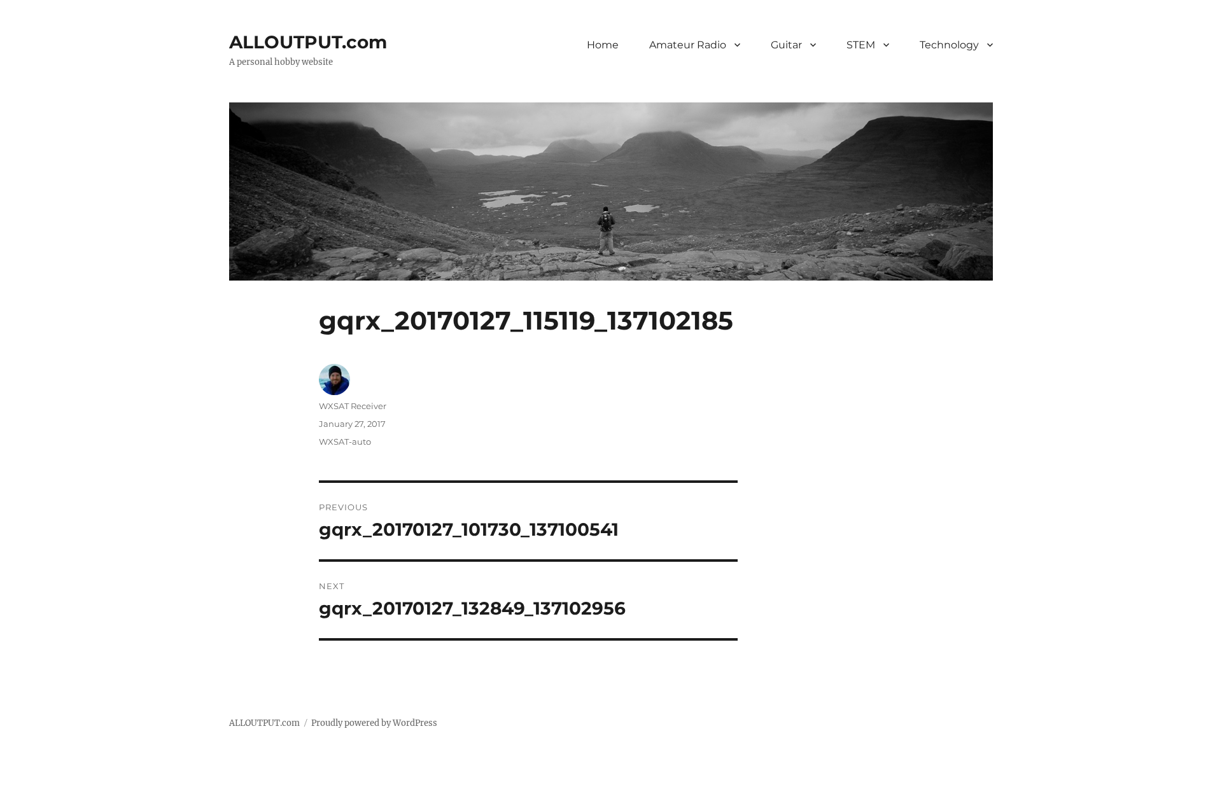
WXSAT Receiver (352, 406)
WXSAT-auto (345, 441)
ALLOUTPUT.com (308, 42)
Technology (949, 45)
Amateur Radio (687, 45)
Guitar (786, 45)
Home (603, 45)
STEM (860, 45)
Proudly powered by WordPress (374, 723)
